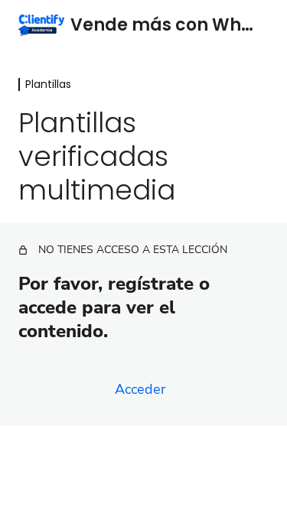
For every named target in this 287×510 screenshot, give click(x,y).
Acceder (140, 389)
